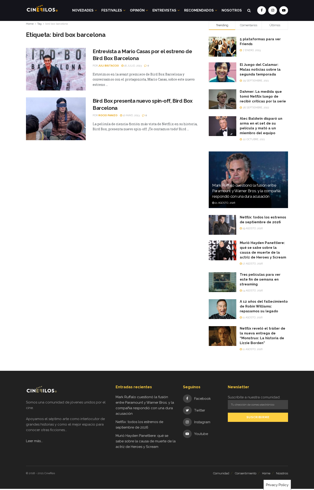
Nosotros (232, 10)
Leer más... (34, 441)
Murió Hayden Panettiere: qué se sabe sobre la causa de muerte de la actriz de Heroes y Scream (146, 441)
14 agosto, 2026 (252, 290)
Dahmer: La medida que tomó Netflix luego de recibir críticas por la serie (263, 96)
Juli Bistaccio (108, 65)
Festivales (111, 10)
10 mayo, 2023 (131, 115)
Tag (39, 23)
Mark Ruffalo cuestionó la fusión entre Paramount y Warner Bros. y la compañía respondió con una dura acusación (246, 191)
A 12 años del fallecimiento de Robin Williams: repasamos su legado (264, 306)
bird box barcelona (56, 23)
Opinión (137, 10)
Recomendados (199, 10)
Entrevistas (164, 10)
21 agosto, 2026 (224, 202)
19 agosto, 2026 (252, 228)
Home (30, 23)
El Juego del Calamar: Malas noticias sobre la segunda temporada (260, 69)
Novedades (83, 10)
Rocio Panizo (107, 115)
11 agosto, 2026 (252, 317)
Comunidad (221, 473)
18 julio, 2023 (132, 65)
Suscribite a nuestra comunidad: (254, 397)
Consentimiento (245, 473)
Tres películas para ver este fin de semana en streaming (260, 279)
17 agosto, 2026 (252, 263)
